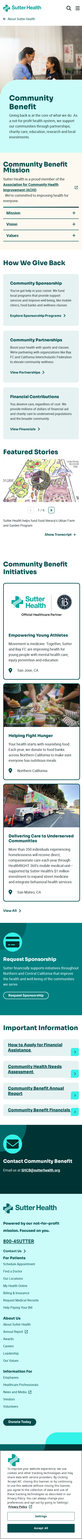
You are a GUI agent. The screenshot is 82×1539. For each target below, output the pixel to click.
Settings (41, 1516)
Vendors (9, 1399)
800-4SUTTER (18, 1241)
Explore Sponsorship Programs (35, 316)
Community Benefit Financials (39, 1110)
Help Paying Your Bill (17, 1307)
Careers (8, 1346)
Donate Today (19, 1422)
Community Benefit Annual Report (36, 1091)
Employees (11, 1377)
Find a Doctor (12, 1271)
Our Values (11, 1360)
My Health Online (15, 1286)
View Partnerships (25, 372)
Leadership (11, 1353)
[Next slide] (51, 510)
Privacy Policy (21, 1507)
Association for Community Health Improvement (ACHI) (31, 187)
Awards (8, 1339)
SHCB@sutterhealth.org (40, 1170)
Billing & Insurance (16, 1293)
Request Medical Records (21, 1300)
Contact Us (12, 1251)
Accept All (41, 1528)
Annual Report (16, 1331)
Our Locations (13, 1278)
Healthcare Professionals (20, 1385)
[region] (41, 1494)
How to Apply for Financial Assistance (35, 1047)
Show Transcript (58, 534)
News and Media (18, 1392)
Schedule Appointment (19, 1264)
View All (10, 911)
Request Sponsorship (26, 995)
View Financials (23, 429)
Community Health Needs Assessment (35, 1069)
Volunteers (10, 1406)
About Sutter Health (17, 1324)
